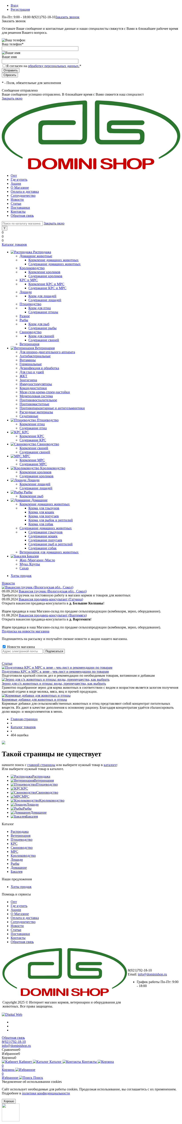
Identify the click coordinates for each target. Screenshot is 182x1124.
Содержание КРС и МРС (47, 288)
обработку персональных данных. (53, 66)
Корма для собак (40, 524)
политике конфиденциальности (46, 1093)
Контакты (18, 211)
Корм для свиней (41, 336)
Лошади (32, 804)
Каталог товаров (14, 244)
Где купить (19, 179)
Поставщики (20, 207)
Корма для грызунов (43, 508)
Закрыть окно (12, 98)
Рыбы (27, 808)
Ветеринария (44, 780)
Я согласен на (43, 66)
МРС (25, 796)
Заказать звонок (67, 17)
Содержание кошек (42, 536)
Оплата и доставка (25, 191)
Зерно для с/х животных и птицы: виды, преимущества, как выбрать (54, 683)
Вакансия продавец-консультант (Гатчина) (51, 599)
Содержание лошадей (44, 300)
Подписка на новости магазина (25, 631)
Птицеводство (47, 784)
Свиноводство (47, 792)
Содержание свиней (43, 340)
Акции (16, 183)
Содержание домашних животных (54, 264)
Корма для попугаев (43, 516)
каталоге (110, 765)
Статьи (16, 203)
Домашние (38, 812)
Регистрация (20, 9)
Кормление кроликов (44, 272)
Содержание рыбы (42, 328)
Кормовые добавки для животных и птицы (34, 699)
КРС (24, 788)
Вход (14, 5)
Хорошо (9, 1101)
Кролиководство (51, 800)
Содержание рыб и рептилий (50, 544)
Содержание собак (42, 548)
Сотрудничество (23, 195)
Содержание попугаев (45, 540)
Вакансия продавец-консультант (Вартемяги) (53, 615)
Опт (14, 175)
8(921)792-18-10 (14, 1042)
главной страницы (41, 765)
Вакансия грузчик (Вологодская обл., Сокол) (53, 591)
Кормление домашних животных (53, 260)
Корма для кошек (41, 512)
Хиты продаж (21, 576)
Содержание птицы (43, 312)
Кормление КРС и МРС (46, 284)
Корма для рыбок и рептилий (50, 520)
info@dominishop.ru (152, 974)
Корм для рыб (38, 324)
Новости (17, 199)
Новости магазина (20, 647)
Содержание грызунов (45, 532)
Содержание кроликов (45, 276)
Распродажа (41, 776)
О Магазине (20, 187)
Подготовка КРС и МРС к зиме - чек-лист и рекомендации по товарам (55, 671)
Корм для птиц (39, 308)
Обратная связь (22, 215)
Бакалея (32, 816)
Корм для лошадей (42, 296)
